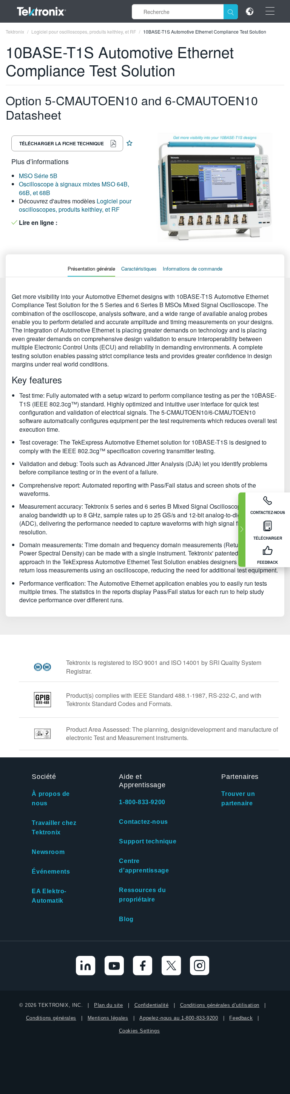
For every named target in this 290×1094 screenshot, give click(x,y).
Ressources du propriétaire (142, 895)
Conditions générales (51, 1018)
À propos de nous (51, 798)
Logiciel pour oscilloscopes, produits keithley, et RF (75, 205)
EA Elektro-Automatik (49, 896)
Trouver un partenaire (238, 798)
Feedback (241, 1018)
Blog (126, 919)
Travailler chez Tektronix (54, 828)
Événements (51, 871)
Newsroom (48, 852)
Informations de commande (192, 268)
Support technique (147, 841)
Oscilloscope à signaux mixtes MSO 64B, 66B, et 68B (74, 188)
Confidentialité (151, 1005)
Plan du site (108, 1005)
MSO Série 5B (38, 175)
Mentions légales (108, 1018)
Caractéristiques (139, 268)
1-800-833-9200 (142, 802)
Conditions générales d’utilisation (219, 1005)
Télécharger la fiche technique (61, 143)
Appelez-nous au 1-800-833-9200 (178, 1018)
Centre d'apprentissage (144, 866)
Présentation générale (91, 268)
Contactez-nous (143, 822)
